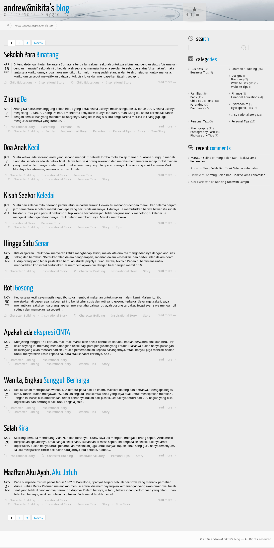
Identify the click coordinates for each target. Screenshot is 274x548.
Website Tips (239, 87)
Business (197, 69)
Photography (199, 128)
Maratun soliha (201, 158)
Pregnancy (197, 108)
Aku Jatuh (40, 473)
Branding (237, 79)
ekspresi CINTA (37, 332)
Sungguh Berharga (46, 380)
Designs (236, 75)
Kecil (21, 148)
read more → (167, 82)
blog (36, 8)
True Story (158, 131)
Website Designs (242, 83)
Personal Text (200, 121)
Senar (26, 244)
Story (141, 131)
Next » (38, 43)
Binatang (31, 55)
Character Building (26, 131)
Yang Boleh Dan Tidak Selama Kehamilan (223, 159)
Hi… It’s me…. (194, 15)
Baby (193, 97)
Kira (16, 428)
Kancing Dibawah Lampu (232, 182)
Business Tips (199, 72)
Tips (119, 227)
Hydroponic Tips (242, 108)
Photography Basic (202, 132)
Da (15, 99)
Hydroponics (239, 104)
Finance (236, 93)
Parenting (48, 127)
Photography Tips (202, 135)
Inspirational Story (51, 82)
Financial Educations (245, 97)
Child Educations (20, 82)
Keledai (29, 196)
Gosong (18, 288)
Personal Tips (70, 127)
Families (196, 93)
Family (50, 131)
